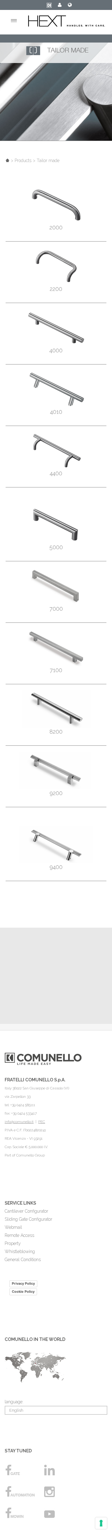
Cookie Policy (23, 1291)
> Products (21, 160)
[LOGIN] (60, 5)
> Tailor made (46, 160)
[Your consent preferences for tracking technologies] (101, 1523)
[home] (7, 160)
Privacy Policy (23, 1283)
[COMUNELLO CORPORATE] (49, 6)
